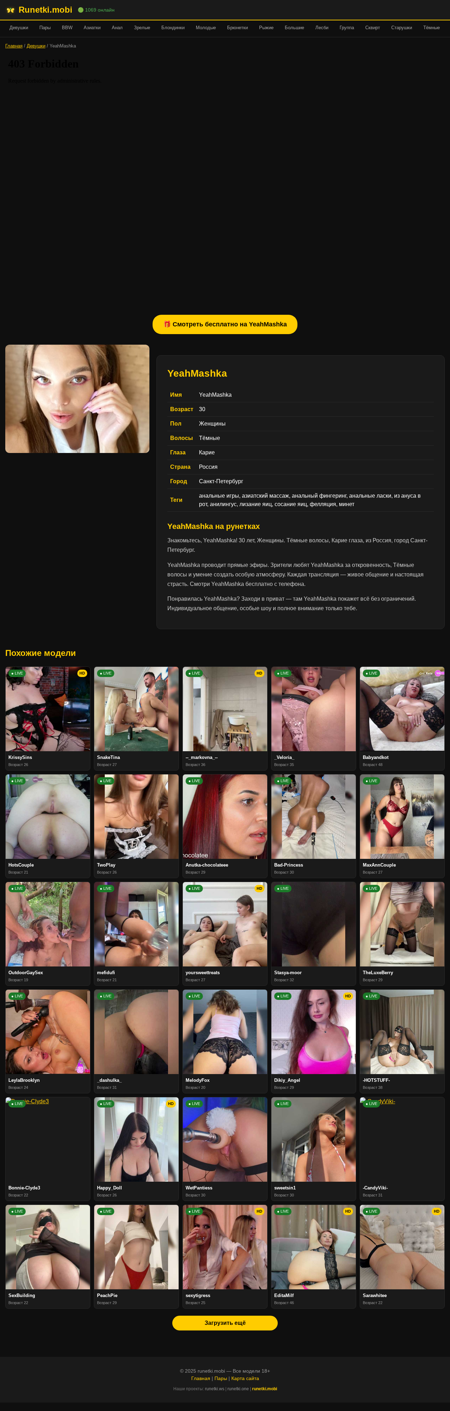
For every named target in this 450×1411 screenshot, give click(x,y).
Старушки (401, 27)
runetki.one (238, 1388)
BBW (67, 27)
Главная (13, 46)
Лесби (321, 27)
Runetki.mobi (45, 9)
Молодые (206, 27)
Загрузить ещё (225, 1323)
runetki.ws (214, 1388)
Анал (117, 27)
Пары (45, 27)
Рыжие (266, 27)
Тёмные (431, 27)
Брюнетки (237, 27)
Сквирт (372, 27)
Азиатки (92, 27)
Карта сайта (245, 1378)
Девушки (18, 27)
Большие (294, 27)
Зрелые (142, 27)
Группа (347, 27)
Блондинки (173, 27)
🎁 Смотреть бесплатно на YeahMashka (225, 324)
